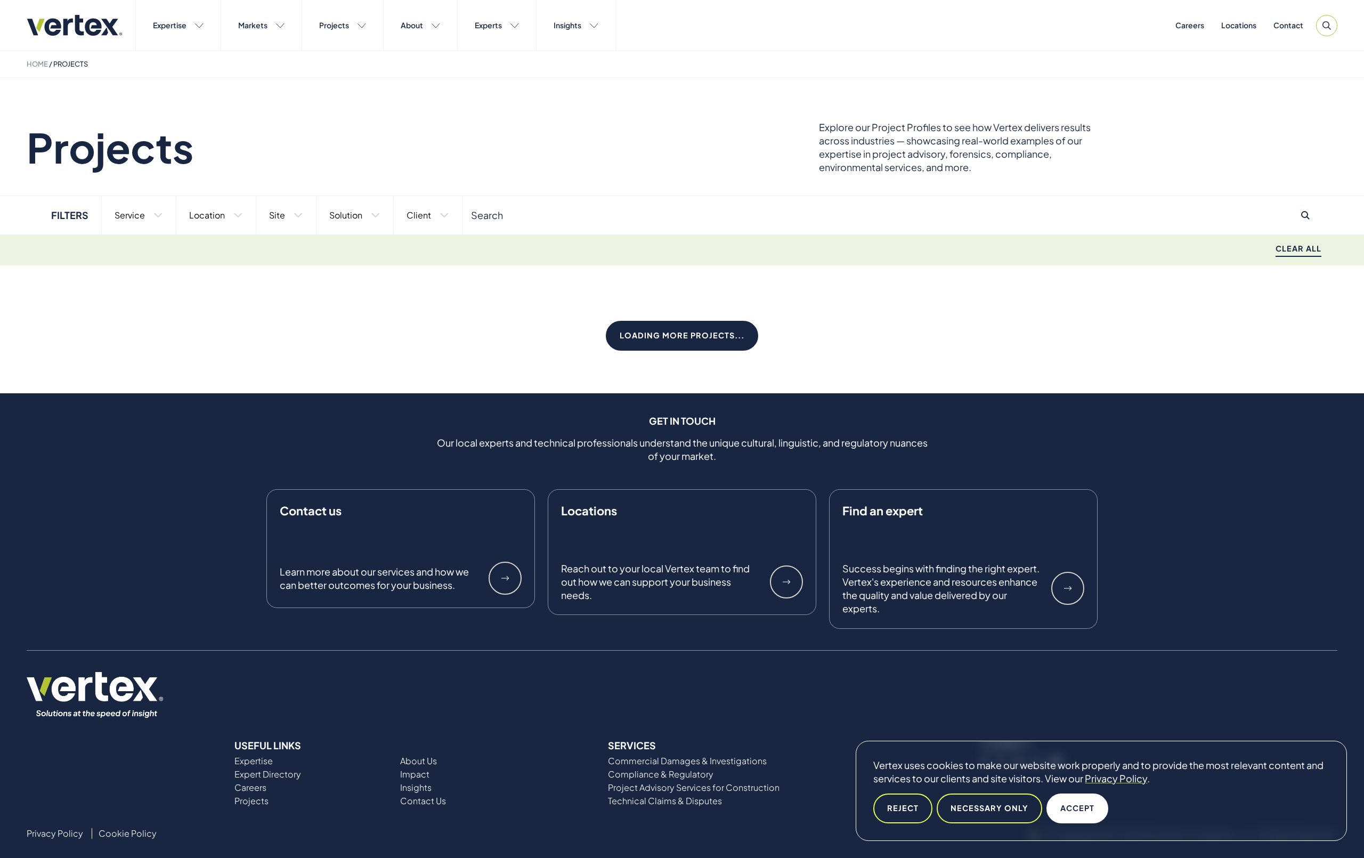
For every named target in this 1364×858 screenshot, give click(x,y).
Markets (252, 25)
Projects (334, 25)
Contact (1288, 25)
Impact (414, 774)
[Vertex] (75, 25)
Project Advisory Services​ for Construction (694, 787)
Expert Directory (267, 774)
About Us (418, 761)
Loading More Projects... (682, 335)
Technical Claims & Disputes (665, 801)
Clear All (1298, 248)
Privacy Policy (1116, 778)
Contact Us (423, 801)
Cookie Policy (128, 833)
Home (37, 64)
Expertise (169, 25)
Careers (1189, 25)
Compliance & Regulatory (660, 774)
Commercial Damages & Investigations (687, 761)
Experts (488, 25)
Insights (567, 25)
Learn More (505, 578)
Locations (1238, 25)
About (412, 25)
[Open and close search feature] (1326, 25)
